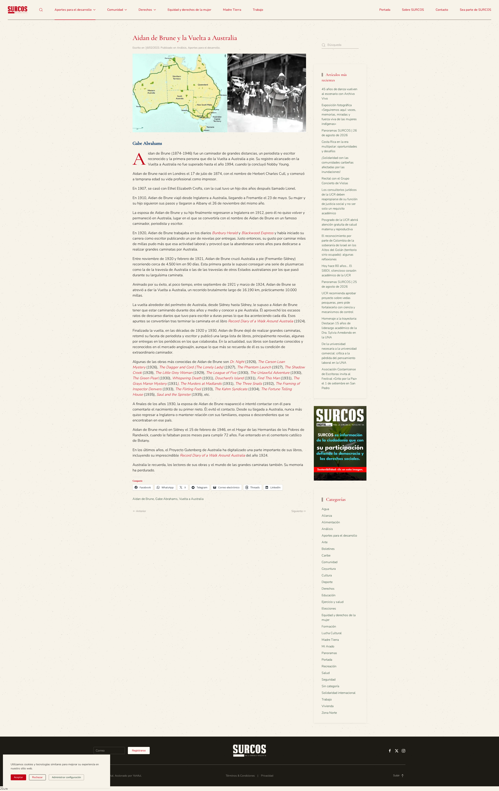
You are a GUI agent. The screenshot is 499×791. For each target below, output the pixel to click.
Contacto (442, 10)
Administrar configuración (66, 777)
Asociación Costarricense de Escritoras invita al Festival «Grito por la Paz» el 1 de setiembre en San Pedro (339, 378)
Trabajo (258, 10)
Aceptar (18, 777)
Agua (325, 509)
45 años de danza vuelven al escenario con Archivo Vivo (339, 94)
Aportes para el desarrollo (204, 48)
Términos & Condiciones (240, 776)
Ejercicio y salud (332, 602)
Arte (324, 542)
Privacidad (267, 776)
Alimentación (331, 522)
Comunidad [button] (115, 10)
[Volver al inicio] (17, 10)
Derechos (328, 589)
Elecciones (329, 608)
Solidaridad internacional (339, 693)
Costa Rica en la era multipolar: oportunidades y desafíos (339, 146)
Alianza (327, 516)
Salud (326, 673)
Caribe (326, 555)
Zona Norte (329, 713)
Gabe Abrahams (166, 499)
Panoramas (329, 653)
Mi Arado (328, 646)
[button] (41, 10)
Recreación (329, 666)
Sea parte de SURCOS (475, 10)
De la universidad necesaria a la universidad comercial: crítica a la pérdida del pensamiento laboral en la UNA (339, 353)
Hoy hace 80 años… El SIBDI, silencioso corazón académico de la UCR (339, 270)
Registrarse (139, 750)
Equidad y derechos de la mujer (189, 10)
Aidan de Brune (143, 499)
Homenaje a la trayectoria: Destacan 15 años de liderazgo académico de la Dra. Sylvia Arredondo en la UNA (339, 328)
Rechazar (37, 777)
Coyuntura (329, 569)
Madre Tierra (232, 10)
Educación (328, 595)
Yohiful (137, 776)
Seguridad (328, 679)
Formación (329, 626)
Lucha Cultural (332, 633)
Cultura (327, 575)
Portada (384, 10)
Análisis (182, 48)
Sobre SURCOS (413, 10)
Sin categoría (330, 686)
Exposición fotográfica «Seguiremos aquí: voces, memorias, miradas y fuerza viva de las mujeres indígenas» (339, 114)
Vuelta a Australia (191, 499)
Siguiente (297, 511)
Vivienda (328, 706)
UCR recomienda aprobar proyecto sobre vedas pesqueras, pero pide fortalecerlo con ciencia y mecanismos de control (339, 302)
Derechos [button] (145, 10)
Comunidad (329, 562)
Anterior (141, 511)
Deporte (327, 582)
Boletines (328, 549)
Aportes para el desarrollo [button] (73, 10)
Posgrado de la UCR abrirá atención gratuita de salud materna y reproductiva (340, 224)
